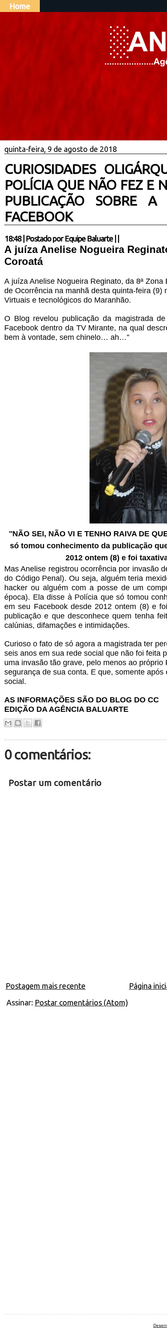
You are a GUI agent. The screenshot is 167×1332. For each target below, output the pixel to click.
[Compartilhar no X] (28, 723)
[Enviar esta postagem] (121, 238)
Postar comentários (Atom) (81, 1002)
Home (19, 6)
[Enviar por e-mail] (8, 723)
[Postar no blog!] (18, 723)
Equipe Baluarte (89, 238)
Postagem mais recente (46, 985)
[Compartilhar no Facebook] (37, 723)
